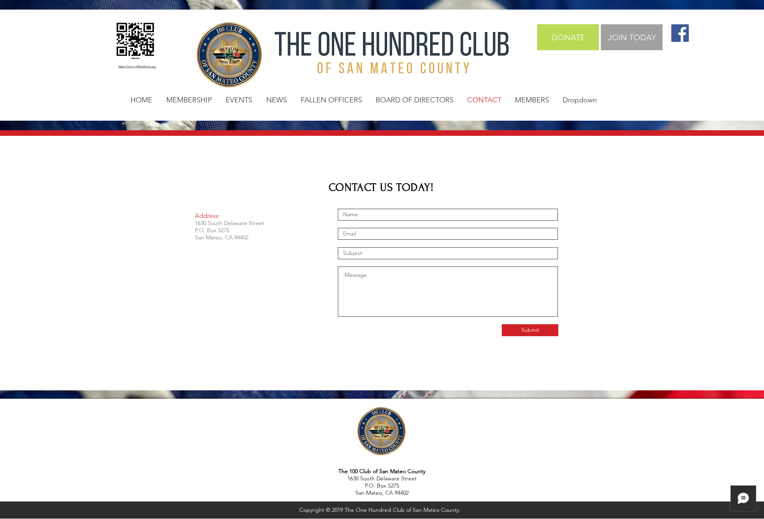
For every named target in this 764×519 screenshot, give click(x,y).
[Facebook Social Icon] (680, 33)
